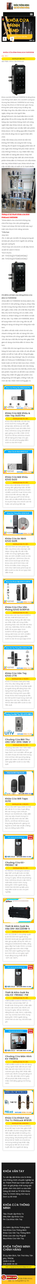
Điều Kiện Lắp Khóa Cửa (13, 1216)
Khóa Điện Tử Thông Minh (20, 1279)
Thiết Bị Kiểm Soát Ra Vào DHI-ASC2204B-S (17, 927)
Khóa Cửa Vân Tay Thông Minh (16, 1233)
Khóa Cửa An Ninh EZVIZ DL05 (15, 540)
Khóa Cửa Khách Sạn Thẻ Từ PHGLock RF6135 (18, 1119)
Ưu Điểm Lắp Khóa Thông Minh (16, 1227)
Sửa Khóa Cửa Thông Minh (15, 1230)
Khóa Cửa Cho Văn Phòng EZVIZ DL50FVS (17, 608)
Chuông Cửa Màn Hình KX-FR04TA (18, 1057)
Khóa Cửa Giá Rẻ (19, 36)
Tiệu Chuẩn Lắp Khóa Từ (13, 1214)
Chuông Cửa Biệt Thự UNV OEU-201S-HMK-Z (18, 741)
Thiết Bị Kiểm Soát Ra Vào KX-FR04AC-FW (17, 993)
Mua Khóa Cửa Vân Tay (13, 1238)
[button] (12, 39)
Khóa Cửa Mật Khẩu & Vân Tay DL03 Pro (17, 414)
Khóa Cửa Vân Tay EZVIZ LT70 (16, 674)
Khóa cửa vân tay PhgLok (14, 1236)
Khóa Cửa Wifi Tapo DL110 (16, 800)
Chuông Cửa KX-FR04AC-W (15, 864)
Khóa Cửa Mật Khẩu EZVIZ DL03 (16, 478)
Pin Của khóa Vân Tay (12, 1219)
